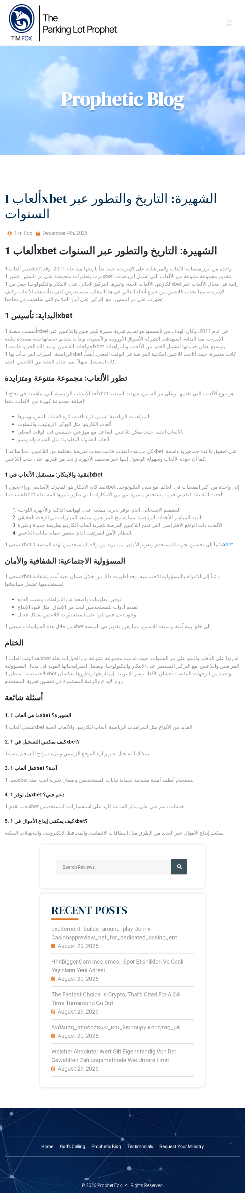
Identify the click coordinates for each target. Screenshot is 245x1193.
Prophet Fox (109, 1185)
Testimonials (140, 1146)
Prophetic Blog (106, 1146)
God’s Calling (72, 1146)
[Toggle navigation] (229, 23)
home (47, 1146)
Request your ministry (182, 1146)
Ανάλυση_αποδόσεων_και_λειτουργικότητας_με (115, 1027)
